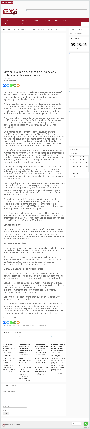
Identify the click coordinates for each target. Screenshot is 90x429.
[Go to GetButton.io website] (86, 427)
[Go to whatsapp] (86, 424)
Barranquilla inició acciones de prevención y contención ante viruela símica (26, 325)
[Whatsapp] (11, 84)
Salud (56, 20)
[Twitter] (7, 84)
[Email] (14, 84)
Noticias (6, 20)
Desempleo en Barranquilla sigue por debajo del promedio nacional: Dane (41, 348)
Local (9, 29)
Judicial (16, 20)
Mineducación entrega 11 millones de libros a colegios (9, 347)
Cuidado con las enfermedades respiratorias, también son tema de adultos (25, 348)
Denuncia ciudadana (11, 24)
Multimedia (25, 24)
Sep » (74, 176)
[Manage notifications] (3, 425)
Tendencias (35, 20)
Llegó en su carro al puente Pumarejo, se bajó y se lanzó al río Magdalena (58, 347)
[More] (18, 84)
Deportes (25, 20)
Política (65, 20)
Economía (47, 20)
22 (70, 170)
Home (4, 29)
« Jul (70, 176)
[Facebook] (4, 84)
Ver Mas (11, 371)
